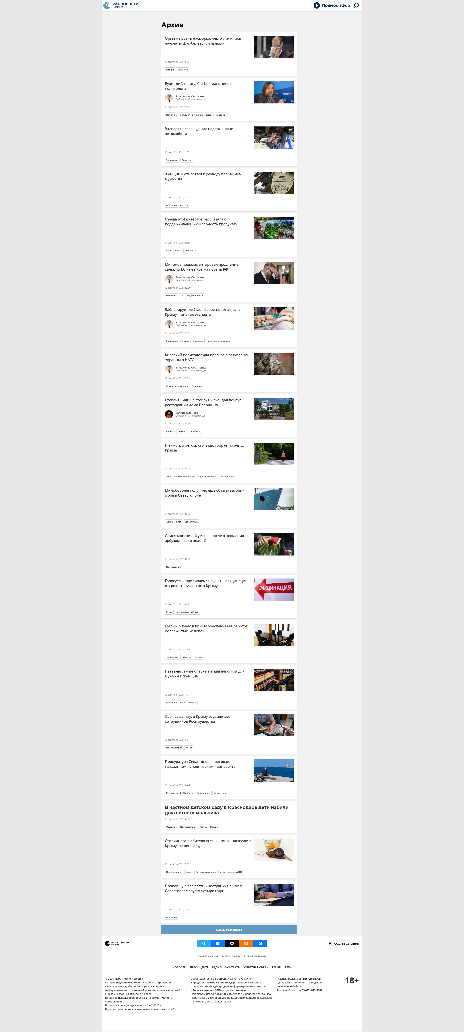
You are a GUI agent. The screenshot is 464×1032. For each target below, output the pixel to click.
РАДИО (217, 968)
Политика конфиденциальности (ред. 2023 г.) (133, 1006)
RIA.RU (276, 968)
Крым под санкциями (191, 295)
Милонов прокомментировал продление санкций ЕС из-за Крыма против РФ (201, 267)
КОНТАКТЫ (233, 968)
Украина (220, 115)
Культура (170, 431)
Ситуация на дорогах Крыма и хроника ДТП (219, 872)
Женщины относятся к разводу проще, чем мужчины (203, 177)
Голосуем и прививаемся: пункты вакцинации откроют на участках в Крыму (206, 583)
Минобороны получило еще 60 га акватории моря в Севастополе (205, 493)
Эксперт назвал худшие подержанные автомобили (199, 131)
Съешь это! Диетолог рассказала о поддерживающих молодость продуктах (201, 222)
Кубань (203, 827)
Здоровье (191, 250)
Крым (209, 115)
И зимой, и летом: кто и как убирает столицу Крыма (205, 448)
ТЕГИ (288, 968)
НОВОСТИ (179, 968)
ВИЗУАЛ (260, 957)
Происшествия (174, 567)
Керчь (189, 872)
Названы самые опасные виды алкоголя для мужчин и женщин (205, 674)
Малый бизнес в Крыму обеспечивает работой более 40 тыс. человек (206, 629)
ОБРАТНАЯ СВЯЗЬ (256, 968)
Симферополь (226, 476)
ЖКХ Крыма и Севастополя (180, 476)
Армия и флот (173, 522)
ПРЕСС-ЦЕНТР (199, 968)
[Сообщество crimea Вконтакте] (218, 943)
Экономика (172, 160)
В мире (170, 69)
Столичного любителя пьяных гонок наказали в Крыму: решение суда (208, 843)
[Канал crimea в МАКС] (260, 943)
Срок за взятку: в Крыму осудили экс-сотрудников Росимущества (198, 719)
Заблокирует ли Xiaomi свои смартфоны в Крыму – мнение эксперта (202, 312)
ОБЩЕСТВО (222, 957)
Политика (171, 115)
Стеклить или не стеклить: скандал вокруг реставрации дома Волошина (203, 402)
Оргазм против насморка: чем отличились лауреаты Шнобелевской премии (203, 41)
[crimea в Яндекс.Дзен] (232, 943)
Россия (184, 205)
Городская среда (207, 476)
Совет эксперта (174, 250)
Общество (182, 69)
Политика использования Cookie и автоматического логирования (138, 1000)
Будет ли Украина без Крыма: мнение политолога (198, 86)
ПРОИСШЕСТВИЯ (242, 957)
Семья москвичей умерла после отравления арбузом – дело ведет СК (204, 538)
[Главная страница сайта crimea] (121, 5)
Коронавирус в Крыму (188, 612)
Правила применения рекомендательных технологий (139, 1009)
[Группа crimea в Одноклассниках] (246, 943)
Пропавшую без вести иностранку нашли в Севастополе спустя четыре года (203, 888)
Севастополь (191, 522)
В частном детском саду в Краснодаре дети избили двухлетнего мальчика (227, 810)
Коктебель (194, 431)
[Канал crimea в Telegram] (204, 943)
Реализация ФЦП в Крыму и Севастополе (188, 793)
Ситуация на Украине (191, 115)
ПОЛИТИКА (205, 957)
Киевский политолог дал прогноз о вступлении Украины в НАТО (207, 357)
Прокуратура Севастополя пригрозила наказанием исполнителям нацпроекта (200, 764)
